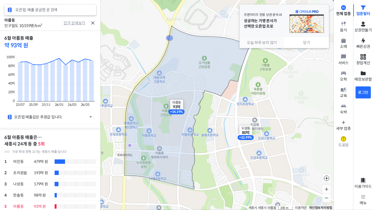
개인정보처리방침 (320, 208)
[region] (50, 120)
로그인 (363, 92)
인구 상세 (71, 23)
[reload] (9, 9)
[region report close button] (92, 23)
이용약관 (301, 208)
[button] (176, 105)
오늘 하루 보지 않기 (262, 42)
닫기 (306, 42)
